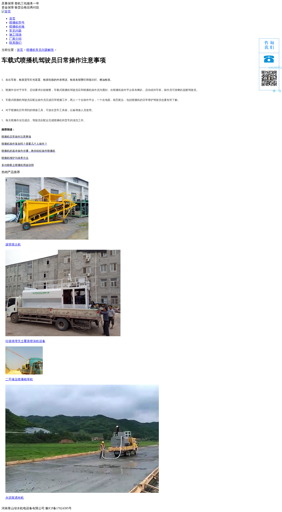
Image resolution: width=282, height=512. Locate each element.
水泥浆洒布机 (14, 497)
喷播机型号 (17, 22)
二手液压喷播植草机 (19, 379)
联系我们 (15, 42)
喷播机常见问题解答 (40, 49)
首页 (12, 18)
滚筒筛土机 (13, 244)
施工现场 (15, 34)
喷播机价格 (17, 26)
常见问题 (15, 30)
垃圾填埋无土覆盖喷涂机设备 (25, 341)
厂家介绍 (15, 38)
